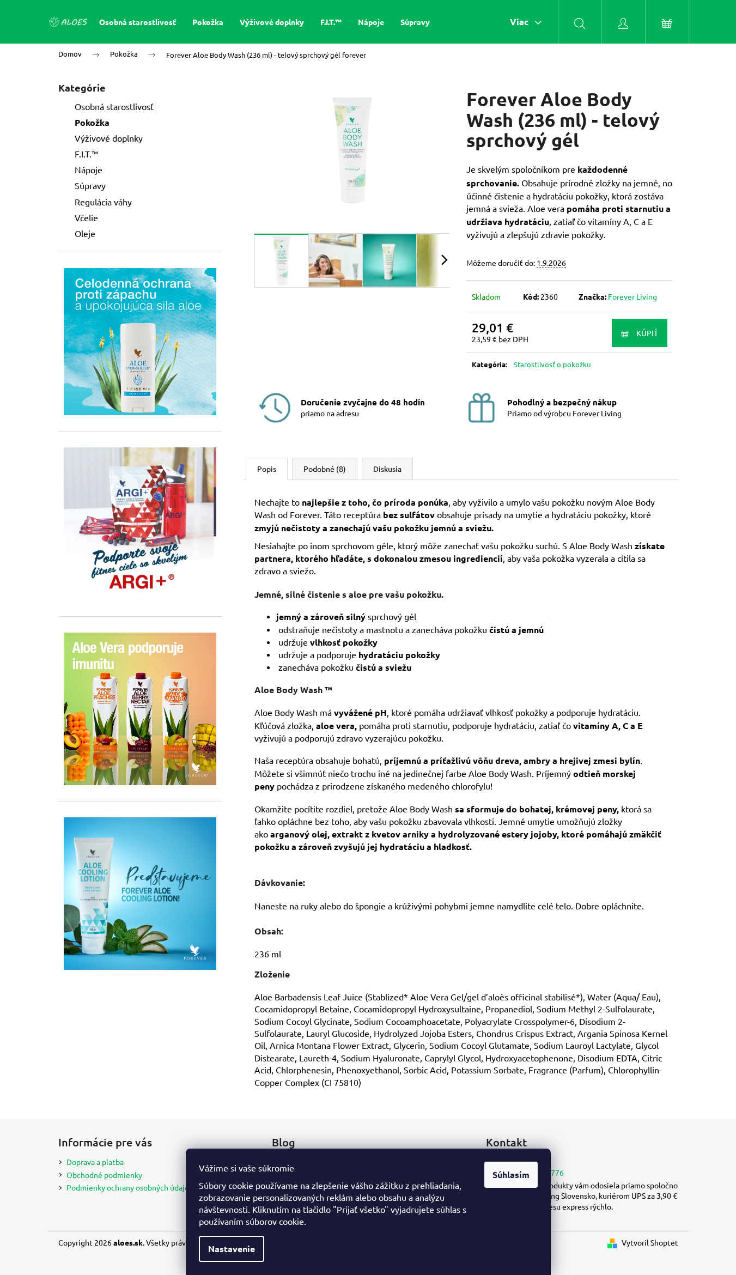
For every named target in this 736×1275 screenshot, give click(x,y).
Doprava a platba (95, 1162)
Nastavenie (231, 1248)
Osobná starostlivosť (114, 106)
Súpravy (90, 185)
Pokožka (92, 122)
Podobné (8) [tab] (324, 468)
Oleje (85, 233)
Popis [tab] (266, 468)
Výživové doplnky (109, 137)
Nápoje (88, 169)
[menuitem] (137, 22)
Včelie (86, 217)
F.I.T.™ (86, 153)
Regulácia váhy (103, 201)
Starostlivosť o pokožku (552, 364)
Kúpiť (647, 333)
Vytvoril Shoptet (650, 1242)
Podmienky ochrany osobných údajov (129, 1187)
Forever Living (632, 296)
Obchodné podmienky (104, 1175)
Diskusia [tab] (387, 468)
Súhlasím (511, 1174)
